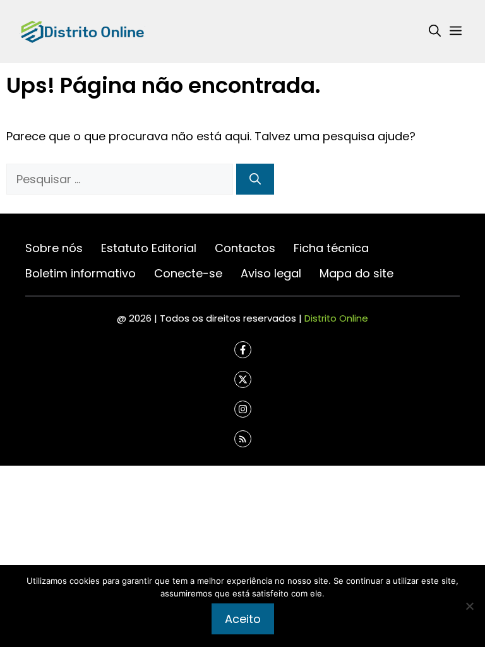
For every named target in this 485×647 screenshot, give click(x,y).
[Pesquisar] (255, 179)
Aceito (243, 619)
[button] (434, 32)
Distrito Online (336, 318)
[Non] (469, 606)
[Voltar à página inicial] (82, 31)
